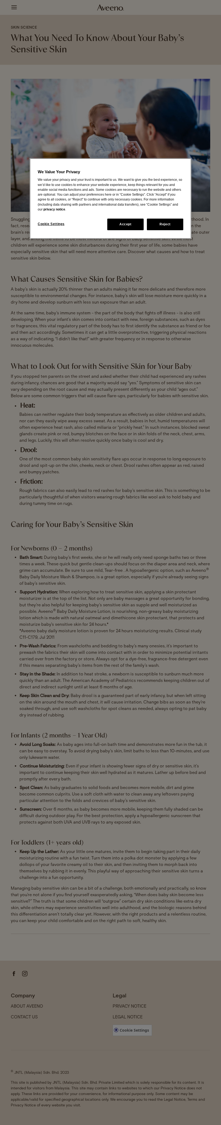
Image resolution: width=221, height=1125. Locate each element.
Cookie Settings (51, 224)
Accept (125, 224)
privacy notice (54, 209)
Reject (165, 224)
